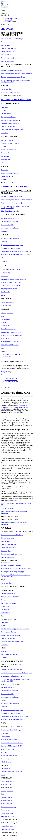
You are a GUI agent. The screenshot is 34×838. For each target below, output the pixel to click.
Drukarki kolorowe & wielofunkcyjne (12, 39)
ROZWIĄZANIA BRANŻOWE (16, 99)
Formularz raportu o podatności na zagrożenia (14, 251)
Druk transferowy (6, 113)
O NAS (4, 261)
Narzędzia (4, 179)
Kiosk (2, 162)
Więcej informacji (6, 372)
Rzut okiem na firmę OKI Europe (11, 269)
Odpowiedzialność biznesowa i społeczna (13, 279)
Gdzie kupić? (8, 20)
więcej (3, 295)
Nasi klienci (4, 276)
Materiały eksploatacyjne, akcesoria (11, 70)
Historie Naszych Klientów (9, 654)
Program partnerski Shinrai (9, 289)
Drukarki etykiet (5, 55)
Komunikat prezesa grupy (8, 329)
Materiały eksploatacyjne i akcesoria (12, 196)
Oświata (3, 146)
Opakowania (4, 107)
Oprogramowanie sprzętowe (9, 221)
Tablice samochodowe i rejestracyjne (12, 129)
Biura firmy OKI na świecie (9, 739)
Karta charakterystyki (7, 225)
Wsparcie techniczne (11, 380)
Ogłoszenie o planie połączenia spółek (12, 771)
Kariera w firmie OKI (7, 749)
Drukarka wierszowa (7, 45)
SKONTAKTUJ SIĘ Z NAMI (14, 18)
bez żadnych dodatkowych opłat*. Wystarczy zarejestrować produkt (14, 407)
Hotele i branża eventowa (8, 150)
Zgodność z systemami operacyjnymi (12, 245)
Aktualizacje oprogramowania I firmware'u (13, 254)
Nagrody (3, 322)
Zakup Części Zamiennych (9, 211)
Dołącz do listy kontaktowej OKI (11, 332)
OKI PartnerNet (5, 292)
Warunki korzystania (7, 813)
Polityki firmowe (6, 762)
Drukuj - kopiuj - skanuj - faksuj (10, 123)
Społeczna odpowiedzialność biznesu (12, 743)
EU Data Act (4, 231)
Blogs (2, 316)
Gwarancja (4, 241)
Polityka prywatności (7, 816)
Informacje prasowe (7, 313)
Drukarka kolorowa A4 (8, 126)
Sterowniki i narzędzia (7, 218)
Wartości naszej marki (7, 302)
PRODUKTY (7, 29)
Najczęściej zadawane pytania (10, 238)
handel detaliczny (6, 606)
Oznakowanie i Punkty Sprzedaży (11, 635)
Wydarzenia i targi (6, 797)
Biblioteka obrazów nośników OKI (11, 335)
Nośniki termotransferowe (8, 51)
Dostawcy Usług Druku (8, 593)
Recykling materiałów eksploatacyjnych (13, 77)
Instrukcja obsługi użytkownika (10, 228)
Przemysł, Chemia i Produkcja (10, 143)
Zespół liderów (5, 736)
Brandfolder (4, 170)
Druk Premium (5, 176)
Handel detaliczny (6, 153)
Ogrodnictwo (5, 156)
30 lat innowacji (5, 272)
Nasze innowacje (6, 305)
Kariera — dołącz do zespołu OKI (11, 285)
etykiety (3, 625)
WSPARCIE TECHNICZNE (14, 186)
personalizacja (5, 133)
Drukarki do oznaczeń (7, 61)
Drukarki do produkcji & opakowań (11, 58)
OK (2, 375)
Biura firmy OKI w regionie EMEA (11, 282)
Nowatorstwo (5, 326)
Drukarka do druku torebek (9, 120)
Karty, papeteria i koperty (8, 117)
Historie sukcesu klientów (8, 92)
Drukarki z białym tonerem (9, 48)
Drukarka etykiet (6, 140)
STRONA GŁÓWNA (11, 378)
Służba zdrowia (5, 159)
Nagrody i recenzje (6, 800)
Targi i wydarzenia (6, 319)
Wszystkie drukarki (6, 89)
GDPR (3, 775)
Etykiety (3, 110)
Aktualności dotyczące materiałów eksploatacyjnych (16, 73)
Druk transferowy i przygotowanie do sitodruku (15, 629)
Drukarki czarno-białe (7, 42)
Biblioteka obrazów (6, 803)
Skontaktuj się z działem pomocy (10, 248)
